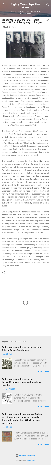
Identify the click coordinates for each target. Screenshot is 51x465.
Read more (43, 371)
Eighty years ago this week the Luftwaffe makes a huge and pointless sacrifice (21, 382)
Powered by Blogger (27, 455)
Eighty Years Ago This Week (25, 5)
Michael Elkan (31, 460)
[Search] (47, 5)
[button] (47, 21)
